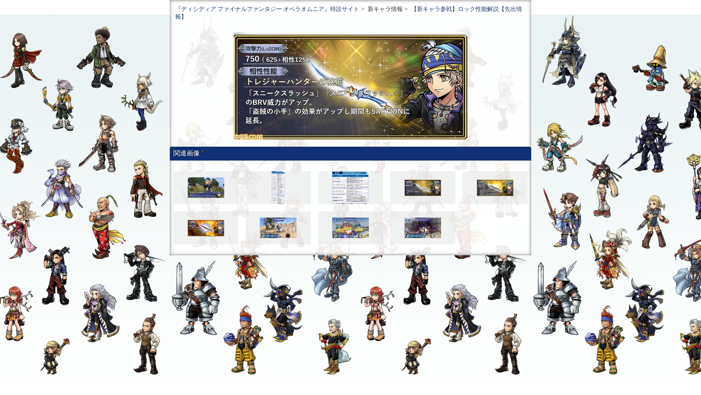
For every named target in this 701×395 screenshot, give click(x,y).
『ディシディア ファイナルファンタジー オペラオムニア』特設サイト (267, 9)
